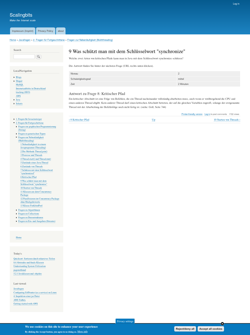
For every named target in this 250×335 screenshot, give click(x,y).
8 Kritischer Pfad (79, 119)
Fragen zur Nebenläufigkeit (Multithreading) (90, 40)
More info (82, 331)
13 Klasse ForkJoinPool (31, 205)
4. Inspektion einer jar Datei (27, 296)
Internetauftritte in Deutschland (31, 88)
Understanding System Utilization (30, 266)
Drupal (19, 81)
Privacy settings (125, 321)
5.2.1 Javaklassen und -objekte (28, 273)
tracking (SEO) (23, 92)
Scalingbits (21, 14)
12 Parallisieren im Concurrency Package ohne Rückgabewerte (39, 200)
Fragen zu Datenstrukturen (30, 217)
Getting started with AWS (26, 303)
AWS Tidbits (20, 300)
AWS (18, 96)
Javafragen (24, 40)
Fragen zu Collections (28, 213)
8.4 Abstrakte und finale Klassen (29, 262)
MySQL (19, 84)
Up (153, 119)
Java (18, 99)
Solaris (19, 103)
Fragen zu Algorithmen (29, 210)
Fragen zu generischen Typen (31, 133)
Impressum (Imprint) (22, 31)
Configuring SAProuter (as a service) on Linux (35, 292)
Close (222, 323)
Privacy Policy (45, 31)
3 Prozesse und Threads (31, 155)
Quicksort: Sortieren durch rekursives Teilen (34, 258)
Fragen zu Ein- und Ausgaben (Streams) (36, 221)
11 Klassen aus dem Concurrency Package (35, 193)
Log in (236, 3)
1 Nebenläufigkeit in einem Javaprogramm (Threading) (33, 146)
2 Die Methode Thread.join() (33, 151)
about (61, 31)
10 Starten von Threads (227, 119)
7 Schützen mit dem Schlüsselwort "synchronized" (36, 172)
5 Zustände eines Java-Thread (34, 162)
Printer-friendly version (192, 114)
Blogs (18, 77)
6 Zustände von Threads (31, 166)
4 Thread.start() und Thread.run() (35, 158)
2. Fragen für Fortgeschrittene (49, 40)
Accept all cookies (210, 328)
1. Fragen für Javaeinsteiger (29, 119)
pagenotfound (20, 270)
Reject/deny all (185, 328)
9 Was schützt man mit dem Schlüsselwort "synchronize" (33, 182)
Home (13, 40)
